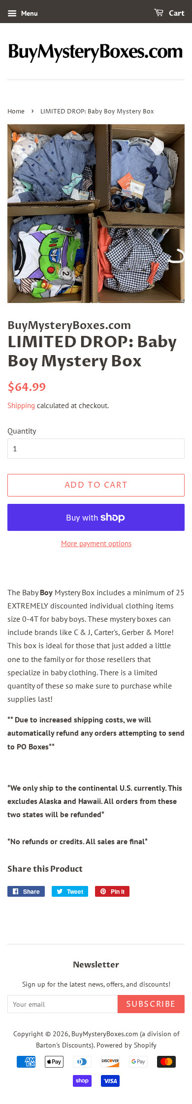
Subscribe (151, 1004)
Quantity (21, 431)
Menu (28, 13)
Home (16, 112)
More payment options (96, 543)
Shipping (21, 405)
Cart (176, 13)
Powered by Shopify (126, 1045)
